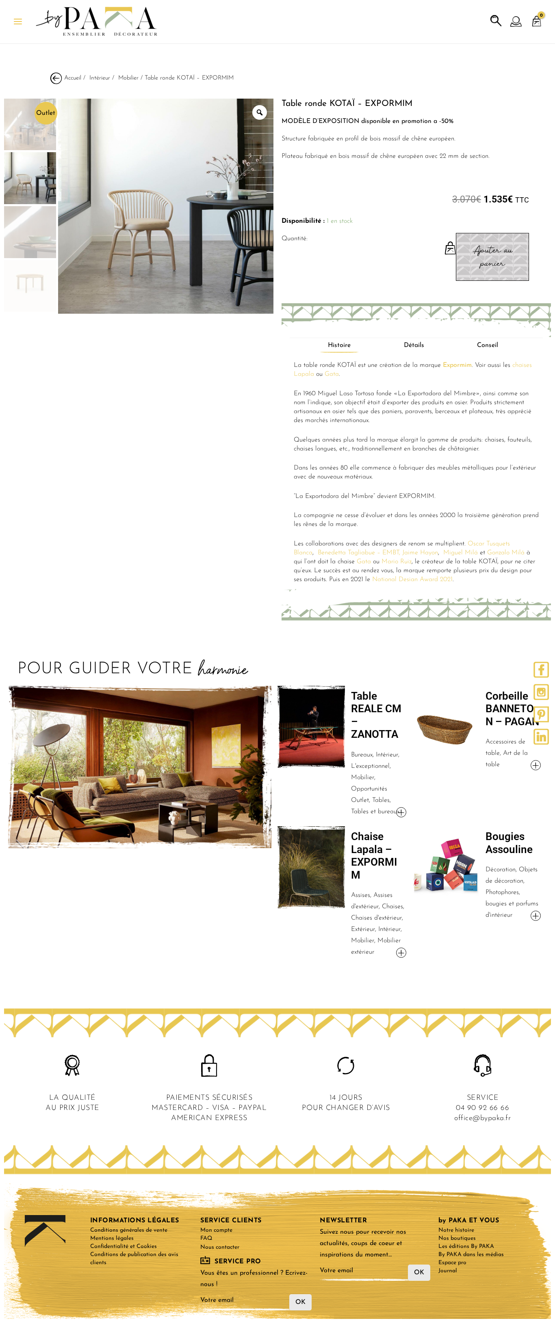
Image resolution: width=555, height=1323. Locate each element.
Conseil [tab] (487, 345)
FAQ (206, 1238)
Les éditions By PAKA (466, 1246)
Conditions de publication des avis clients (134, 1259)
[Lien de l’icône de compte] (516, 22)
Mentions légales (112, 1238)
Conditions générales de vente (128, 1230)
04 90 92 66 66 (482, 1108)
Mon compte (216, 1230)
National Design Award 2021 (412, 579)
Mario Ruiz (397, 561)
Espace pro (452, 1263)
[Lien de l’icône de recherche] (496, 21)
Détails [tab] (414, 345)
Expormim (457, 365)
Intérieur (99, 78)
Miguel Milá (460, 552)
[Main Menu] (18, 21)
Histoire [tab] (339, 345)
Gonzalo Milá (506, 552)
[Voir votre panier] (537, 17)
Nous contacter (219, 1247)
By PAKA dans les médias (471, 1255)
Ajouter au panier (492, 256)
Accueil (72, 78)
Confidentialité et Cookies (123, 1246)
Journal (447, 1271)
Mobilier (128, 78)
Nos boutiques (457, 1238)
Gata (332, 374)
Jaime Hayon (420, 552)
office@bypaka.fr (482, 1118)
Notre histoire (456, 1230)
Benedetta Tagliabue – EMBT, (359, 552)
